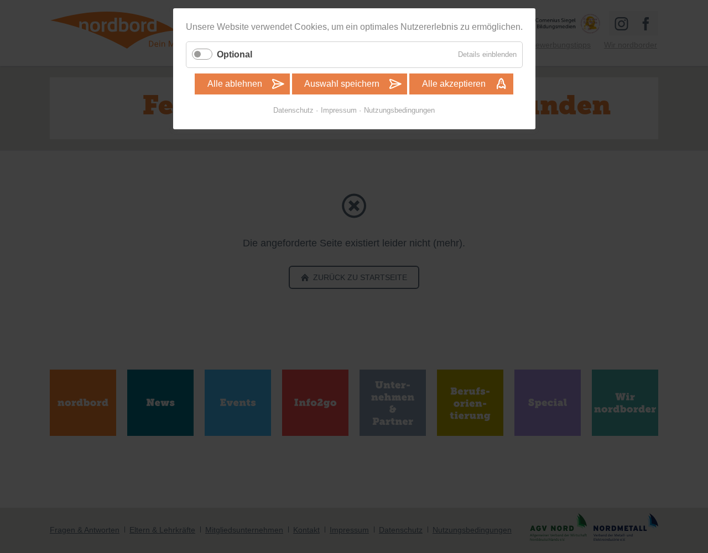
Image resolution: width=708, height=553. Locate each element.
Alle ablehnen (234, 83)
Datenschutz (293, 110)
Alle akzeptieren (454, 83)
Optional (234, 54)
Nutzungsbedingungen (399, 110)
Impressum (339, 110)
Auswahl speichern (341, 83)
